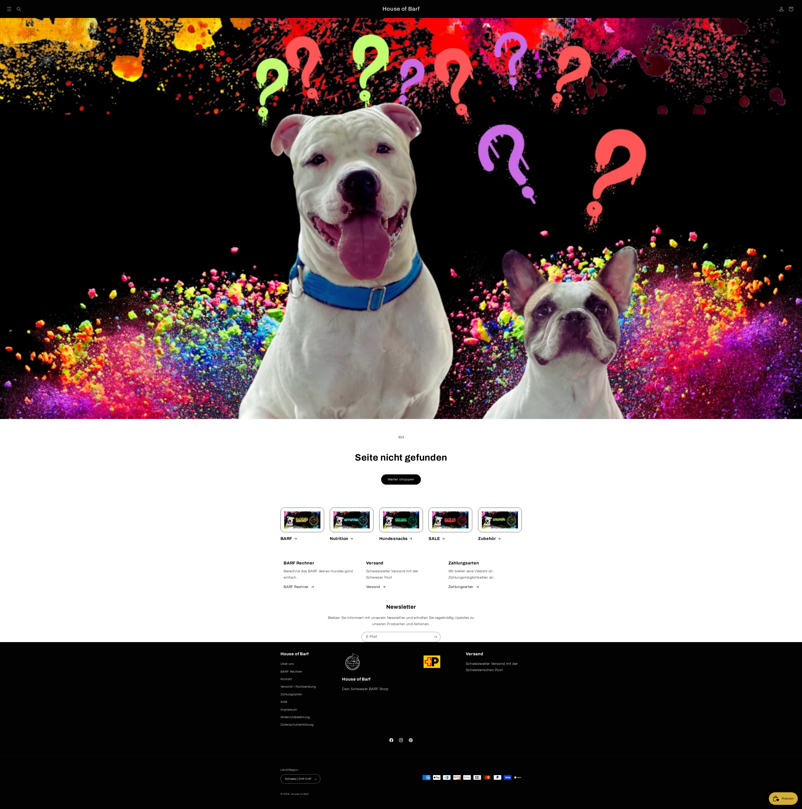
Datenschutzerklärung (297, 724)
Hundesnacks (393, 538)
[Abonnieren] (435, 637)
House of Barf (300, 794)
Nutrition (339, 538)
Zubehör (487, 538)
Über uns (287, 663)
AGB (283, 702)
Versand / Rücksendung (298, 686)
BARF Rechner (296, 587)
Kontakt (286, 679)
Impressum (288, 709)
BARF (286, 538)
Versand (373, 587)
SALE (434, 538)
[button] (9, 9)
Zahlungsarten (460, 587)
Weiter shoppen (401, 479)
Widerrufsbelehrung (295, 717)
